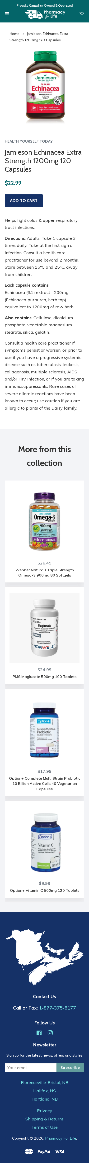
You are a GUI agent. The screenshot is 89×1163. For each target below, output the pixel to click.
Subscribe (70, 1067)
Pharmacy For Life (60, 1138)
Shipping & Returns (44, 1119)
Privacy (44, 1111)
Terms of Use (44, 1127)
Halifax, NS (44, 1091)
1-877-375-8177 (57, 1008)
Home (14, 33)
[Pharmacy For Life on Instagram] (50, 1033)
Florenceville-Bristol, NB (44, 1082)
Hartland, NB (45, 1099)
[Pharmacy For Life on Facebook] (39, 1033)
